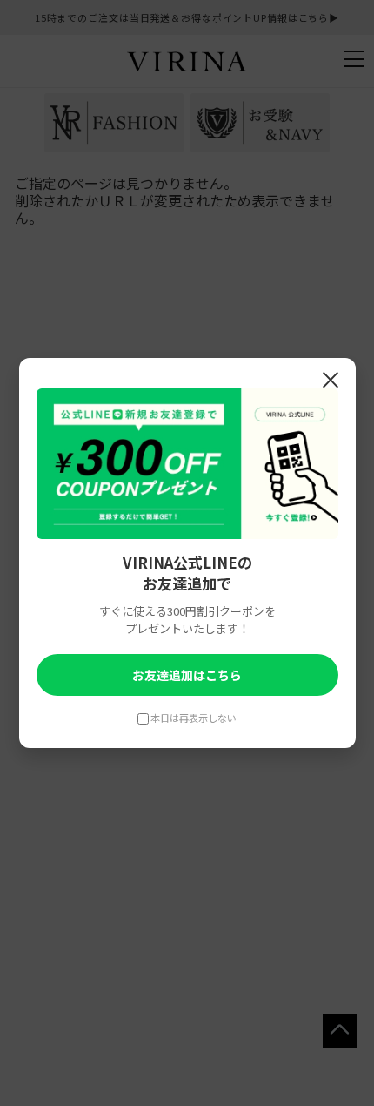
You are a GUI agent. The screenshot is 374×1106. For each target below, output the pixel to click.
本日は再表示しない (193, 718)
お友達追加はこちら (187, 675)
